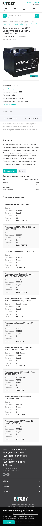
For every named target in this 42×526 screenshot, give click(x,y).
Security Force (13, 89)
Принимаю (8, 522)
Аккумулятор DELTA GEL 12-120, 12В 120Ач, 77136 (20, 228)
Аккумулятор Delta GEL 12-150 (17, 204)
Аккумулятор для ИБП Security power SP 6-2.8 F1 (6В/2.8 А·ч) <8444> (20, 300)
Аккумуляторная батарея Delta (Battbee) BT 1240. (18, 398)
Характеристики (10, 171)
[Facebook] (7, 474)
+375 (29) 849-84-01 (15, 456)
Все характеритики (9, 104)
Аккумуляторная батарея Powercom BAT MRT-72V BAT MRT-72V (20, 275)
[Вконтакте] (4, 474)
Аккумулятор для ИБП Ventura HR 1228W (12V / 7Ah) (19, 422)
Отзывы (22, 171)
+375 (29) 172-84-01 (31, 2)
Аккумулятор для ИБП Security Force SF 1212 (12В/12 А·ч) (20, 373)
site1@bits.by (8, 465)
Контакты (36, 4)
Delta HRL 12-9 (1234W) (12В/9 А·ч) (19, 252)
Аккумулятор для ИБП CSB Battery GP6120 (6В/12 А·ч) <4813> (19, 348)
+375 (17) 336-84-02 (15, 449)
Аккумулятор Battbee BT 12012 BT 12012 (19, 324)
